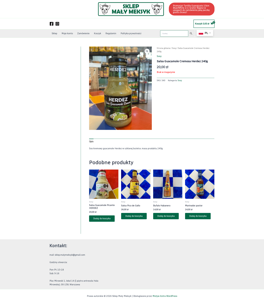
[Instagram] (57, 24)
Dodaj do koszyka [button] (102, 218)
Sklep (54, 33)
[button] (192, 9)
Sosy (174, 48)
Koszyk (97, 33)
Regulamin (110, 33)
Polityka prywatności (131, 33)
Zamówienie (83, 33)
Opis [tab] (91, 141)
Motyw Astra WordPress (165, 296)
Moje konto (67, 33)
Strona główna (163, 48)
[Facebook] (52, 24)
